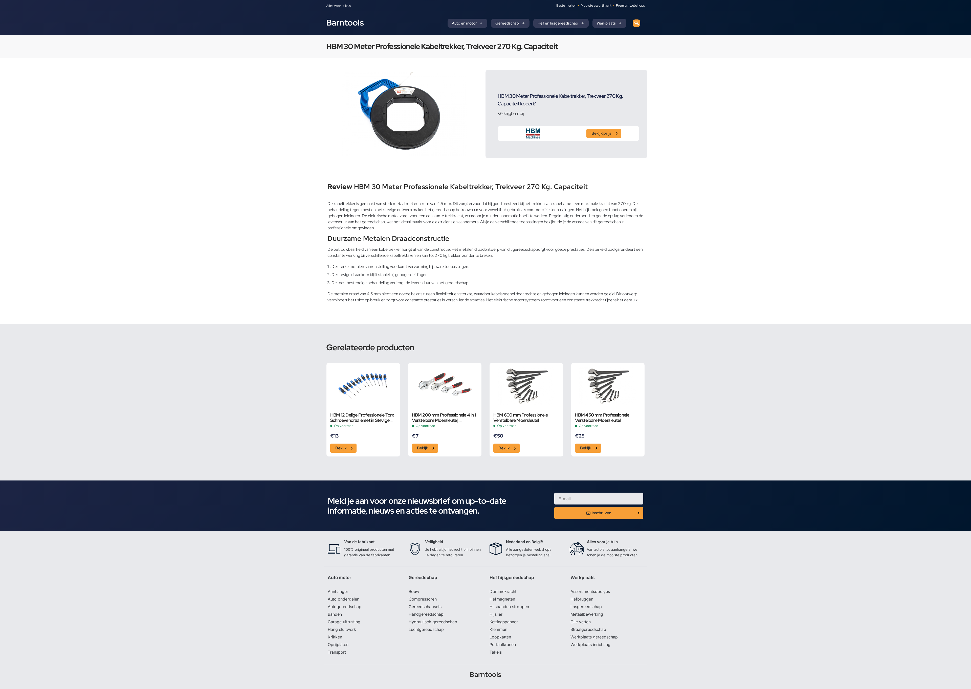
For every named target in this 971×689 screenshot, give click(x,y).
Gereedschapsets (425, 606)
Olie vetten (580, 621)
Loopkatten (500, 636)
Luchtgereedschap (426, 629)
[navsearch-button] (636, 23)
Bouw (414, 591)
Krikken (335, 636)
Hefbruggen (581, 599)
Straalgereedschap (588, 629)
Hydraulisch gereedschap (433, 621)
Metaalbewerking (586, 614)
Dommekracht (503, 591)
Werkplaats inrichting (590, 644)
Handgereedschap (426, 614)
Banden (335, 614)
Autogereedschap (344, 606)
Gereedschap (507, 23)
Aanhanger (338, 591)
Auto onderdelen (343, 599)
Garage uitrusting (344, 621)
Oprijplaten (338, 644)
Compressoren (423, 599)
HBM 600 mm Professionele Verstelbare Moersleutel (520, 417)
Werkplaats (606, 23)
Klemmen (498, 629)
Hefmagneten (502, 599)
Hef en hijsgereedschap (558, 23)
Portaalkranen (503, 644)
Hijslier (496, 614)
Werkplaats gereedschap (594, 636)
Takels (496, 652)
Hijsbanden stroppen (509, 606)
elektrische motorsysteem (517, 300)
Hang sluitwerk (342, 629)
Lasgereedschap (586, 606)
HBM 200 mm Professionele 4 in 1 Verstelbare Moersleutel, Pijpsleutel (444, 417)
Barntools (345, 22)
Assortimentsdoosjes (590, 591)
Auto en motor (464, 23)
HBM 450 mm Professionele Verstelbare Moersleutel (602, 417)
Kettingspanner (504, 621)
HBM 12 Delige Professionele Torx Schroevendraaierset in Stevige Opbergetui (362, 417)
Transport (337, 652)
